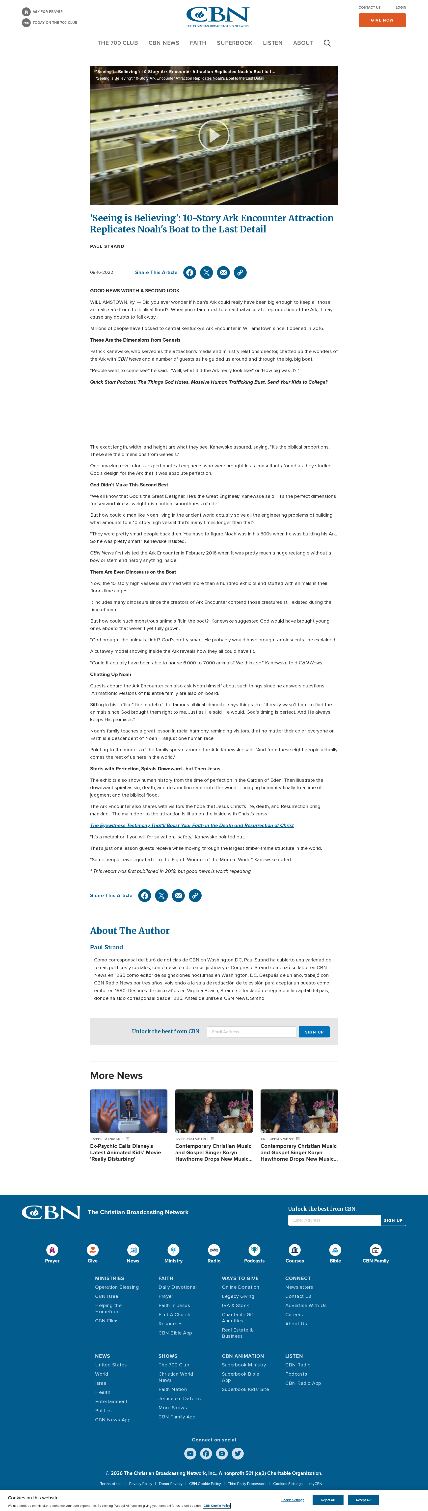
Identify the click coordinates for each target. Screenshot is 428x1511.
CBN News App (113, 1420)
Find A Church (175, 1315)
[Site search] (327, 45)
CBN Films (107, 1321)
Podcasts (296, 1374)
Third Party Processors (247, 1483)
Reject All (328, 1500)
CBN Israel (107, 1296)
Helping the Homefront (108, 1309)
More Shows (173, 1408)
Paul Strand (107, 246)
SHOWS (168, 1356)
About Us (296, 1324)
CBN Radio (298, 1365)
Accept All (363, 1500)
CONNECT (298, 1278)
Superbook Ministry (244, 1365)
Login (401, 7)
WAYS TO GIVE (240, 1278)
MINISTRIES (109, 1278)
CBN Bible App (175, 1333)
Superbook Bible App (240, 1377)
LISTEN (273, 43)
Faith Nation (173, 1389)
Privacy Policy (140, 1483)
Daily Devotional (178, 1287)
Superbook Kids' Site (245, 1389)
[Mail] (223, 272)
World (101, 1374)
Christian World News (176, 1377)
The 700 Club (118, 43)
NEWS (102, 1356)
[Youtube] (190, 1454)
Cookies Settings (288, 1483)
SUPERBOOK (235, 43)
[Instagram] (222, 1454)
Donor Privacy (171, 1483)
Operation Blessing (117, 1287)
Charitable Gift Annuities (238, 1318)
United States (111, 1365)
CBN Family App (177, 1417)
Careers (294, 1315)
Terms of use (111, 1483)
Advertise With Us (306, 1306)
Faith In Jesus (174, 1306)
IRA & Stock (235, 1306)
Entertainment (111, 1402)
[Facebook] (189, 272)
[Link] (240, 272)
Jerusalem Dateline (180, 1399)
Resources (171, 1324)
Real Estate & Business (237, 1333)
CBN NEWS (164, 43)
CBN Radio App (303, 1383)
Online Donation (241, 1287)
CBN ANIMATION (243, 1356)
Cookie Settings (292, 1500)
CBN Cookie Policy (205, 1483)
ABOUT (303, 43)
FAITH (198, 43)
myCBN (315, 1483)
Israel (101, 1383)
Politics (103, 1411)
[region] (214, 1500)
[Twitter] (206, 272)
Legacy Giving (238, 1296)
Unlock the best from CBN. (166, 1031)
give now (382, 20)
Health (102, 1392)
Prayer (166, 1296)
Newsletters (299, 1287)
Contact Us (369, 7)
